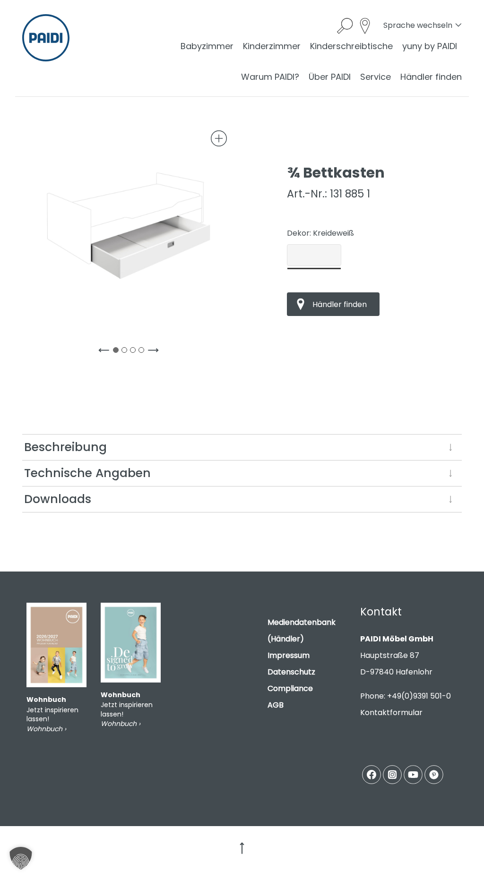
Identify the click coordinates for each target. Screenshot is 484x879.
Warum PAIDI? (270, 77)
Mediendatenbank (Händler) (302, 630)
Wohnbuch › (46, 729)
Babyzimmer (207, 46)
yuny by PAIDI (429, 46)
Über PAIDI (330, 77)
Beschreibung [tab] (65, 447)
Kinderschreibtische (351, 46)
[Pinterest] (433, 774)
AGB (276, 705)
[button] (21, 858)
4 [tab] (143, 352)
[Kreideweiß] (314, 255)
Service (375, 77)
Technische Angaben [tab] (87, 473)
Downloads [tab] (57, 499)
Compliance (290, 688)
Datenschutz (291, 671)
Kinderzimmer (272, 46)
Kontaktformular (391, 712)
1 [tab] (117, 352)
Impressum (289, 655)
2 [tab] (126, 352)
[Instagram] (392, 774)
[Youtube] (413, 774)
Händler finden (431, 77)
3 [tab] (134, 352)
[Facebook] (371, 774)
